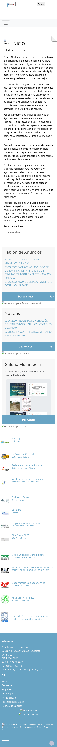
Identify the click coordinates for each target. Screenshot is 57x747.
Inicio (5, 681)
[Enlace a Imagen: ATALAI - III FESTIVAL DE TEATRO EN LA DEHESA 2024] (18, 389)
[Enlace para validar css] (28, 710)
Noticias (12, 313)
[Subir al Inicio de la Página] (51, 743)
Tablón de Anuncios (23, 252)
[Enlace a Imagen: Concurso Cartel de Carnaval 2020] (26, 403)
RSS (52, 296)
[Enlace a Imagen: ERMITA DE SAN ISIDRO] (15, 403)
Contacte (7, 685)
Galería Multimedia (23, 364)
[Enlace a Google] (11, 3)
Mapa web (7, 689)
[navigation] (26, 4)
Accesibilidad (9, 697)
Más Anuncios (25, 296)
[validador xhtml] (28, 714)
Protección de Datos (13, 701)
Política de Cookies (12, 705)
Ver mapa (7, 654)
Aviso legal (7, 693)
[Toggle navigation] (6, 23)
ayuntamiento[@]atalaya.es (28, 669)
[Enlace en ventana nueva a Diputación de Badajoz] (12, 724)
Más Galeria (28, 419)
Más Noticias (25, 346)
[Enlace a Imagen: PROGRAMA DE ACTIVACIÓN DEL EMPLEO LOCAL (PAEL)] (37, 389)
